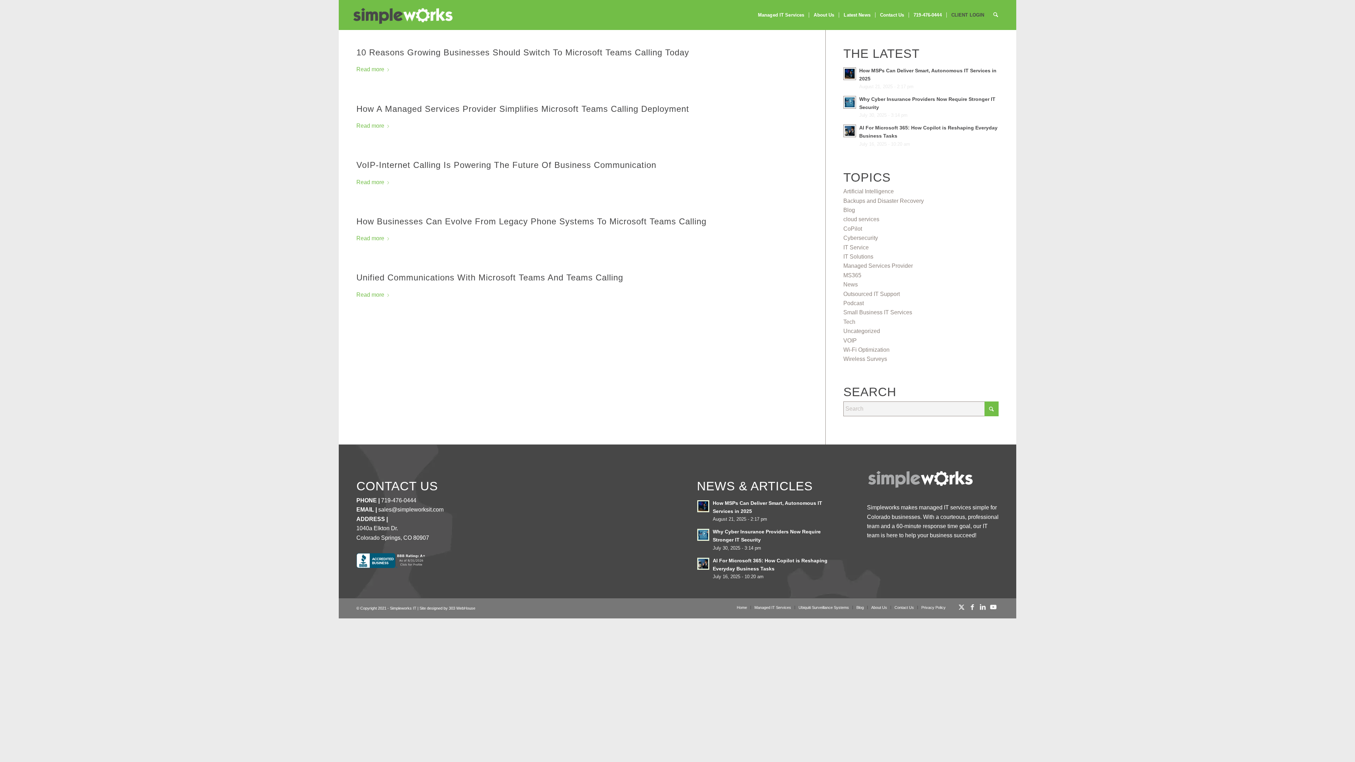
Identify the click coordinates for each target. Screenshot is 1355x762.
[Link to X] (961, 607)
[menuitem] (781, 15)
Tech (849, 322)
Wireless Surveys (865, 359)
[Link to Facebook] (972, 607)
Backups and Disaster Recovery (883, 201)
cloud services (861, 219)
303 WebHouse (462, 608)
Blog (849, 210)
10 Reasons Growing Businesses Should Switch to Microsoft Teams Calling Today (522, 52)
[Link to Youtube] (993, 607)
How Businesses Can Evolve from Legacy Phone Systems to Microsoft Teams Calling (531, 221)
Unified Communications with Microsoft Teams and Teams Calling (489, 277)
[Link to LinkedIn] (982, 607)
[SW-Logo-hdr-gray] (402, 16)
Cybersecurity (860, 238)
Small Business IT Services (877, 312)
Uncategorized (861, 331)
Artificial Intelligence (868, 191)
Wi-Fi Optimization (866, 350)
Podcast (853, 303)
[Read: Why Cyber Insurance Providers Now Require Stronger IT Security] (849, 102)
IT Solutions (858, 257)
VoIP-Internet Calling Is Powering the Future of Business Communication (506, 165)
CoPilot (852, 229)
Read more (370, 69)
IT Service (856, 247)
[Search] (995, 15)
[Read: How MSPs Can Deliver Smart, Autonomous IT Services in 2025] (849, 73)
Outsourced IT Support (871, 294)
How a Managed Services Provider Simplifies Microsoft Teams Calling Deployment (522, 109)
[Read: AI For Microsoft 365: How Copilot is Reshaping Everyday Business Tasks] (849, 131)
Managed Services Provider (878, 266)
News (850, 285)
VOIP (850, 341)
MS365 (852, 275)
